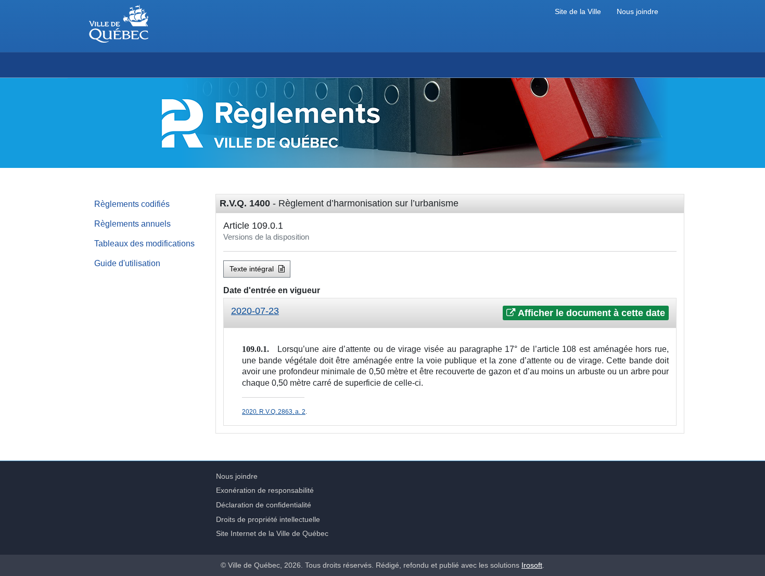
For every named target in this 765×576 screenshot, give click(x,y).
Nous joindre (637, 12)
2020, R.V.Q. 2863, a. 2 (273, 411)
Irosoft (531, 565)
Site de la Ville (578, 12)
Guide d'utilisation (127, 263)
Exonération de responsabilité (265, 490)
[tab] (450, 313)
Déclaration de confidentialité (263, 505)
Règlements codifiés (132, 203)
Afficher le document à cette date (590, 313)
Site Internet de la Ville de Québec (272, 533)
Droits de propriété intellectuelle (268, 519)
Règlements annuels (132, 223)
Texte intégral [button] (253, 269)
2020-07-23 (255, 311)
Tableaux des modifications (144, 243)
